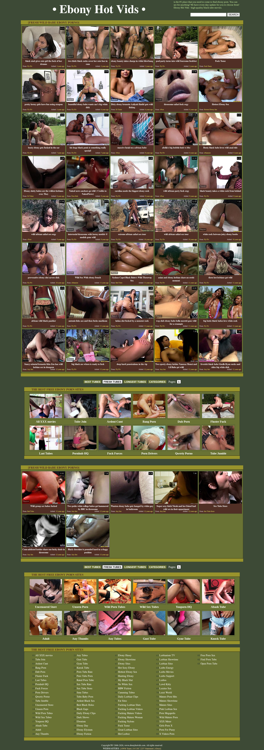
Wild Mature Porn (168, 717)
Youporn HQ (184, 606)
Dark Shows (83, 717)
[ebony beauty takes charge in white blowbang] (132, 57)
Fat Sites (122, 700)
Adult (45, 638)
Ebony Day (82, 725)
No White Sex (125, 684)
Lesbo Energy (166, 667)
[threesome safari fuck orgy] (176, 100)
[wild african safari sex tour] (176, 230)
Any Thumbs (80, 638)
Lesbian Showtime (168, 659)
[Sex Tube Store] (220, 502)
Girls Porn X (165, 725)
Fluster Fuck (218, 421)
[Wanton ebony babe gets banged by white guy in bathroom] (132, 502)
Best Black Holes (85, 705)
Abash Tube (218, 606)
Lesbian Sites (166, 663)
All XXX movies (46, 421)
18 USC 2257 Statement (143, 748)
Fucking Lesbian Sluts (129, 705)
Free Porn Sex (208, 655)
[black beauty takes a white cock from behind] (220, 187)
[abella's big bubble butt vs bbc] (176, 144)
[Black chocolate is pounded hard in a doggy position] (87, 545)
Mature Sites (165, 705)
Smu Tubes (82, 692)
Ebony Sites (124, 663)
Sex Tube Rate (84, 684)
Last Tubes (46, 453)
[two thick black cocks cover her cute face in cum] (87, 57)
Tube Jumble (218, 453)
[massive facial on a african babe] (132, 144)
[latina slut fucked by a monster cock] (132, 317)
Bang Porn (149, 421)
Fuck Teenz (124, 725)
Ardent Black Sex (86, 700)
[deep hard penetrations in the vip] (132, 360)
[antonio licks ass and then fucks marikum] (87, 317)
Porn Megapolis (167, 713)
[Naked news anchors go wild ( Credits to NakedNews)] (87, 187)
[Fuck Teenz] (220, 57)
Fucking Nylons (126, 721)
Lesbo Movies (166, 671)
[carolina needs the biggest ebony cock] (132, 187)
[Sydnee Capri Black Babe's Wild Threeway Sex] (132, 274)
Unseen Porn (80, 606)
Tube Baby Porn (85, 696)
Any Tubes (114, 638)
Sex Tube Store (84, 688)
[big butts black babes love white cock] (220, 317)
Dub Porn (184, 421)
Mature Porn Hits (168, 696)
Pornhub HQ (80, 453)
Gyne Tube (184, 638)
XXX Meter (165, 721)
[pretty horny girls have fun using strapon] (43, 100)
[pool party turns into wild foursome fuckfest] (176, 57)
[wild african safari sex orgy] (43, 230)
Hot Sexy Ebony (126, 667)
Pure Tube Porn (85, 676)
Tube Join (80, 421)
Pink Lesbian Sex (168, 709)
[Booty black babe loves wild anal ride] (220, 144)
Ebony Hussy (124, 655)
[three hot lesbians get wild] (220, 274)
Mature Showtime (168, 700)
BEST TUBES (92, 381)
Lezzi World (165, 692)
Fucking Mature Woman (130, 717)
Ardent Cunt (115, 421)
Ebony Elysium (84, 729)
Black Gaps (82, 709)
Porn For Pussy (167, 729)
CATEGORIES (157, 381)
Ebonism (81, 721)
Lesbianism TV (167, 655)
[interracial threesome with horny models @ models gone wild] (87, 230)
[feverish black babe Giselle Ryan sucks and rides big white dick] (220, 360)
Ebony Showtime (127, 659)
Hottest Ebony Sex (127, 671)
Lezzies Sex (165, 688)
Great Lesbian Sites (128, 729)
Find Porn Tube (209, 659)
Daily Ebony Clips (86, 713)
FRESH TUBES (112, 381)
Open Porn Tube (209, 663)
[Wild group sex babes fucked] (43, 502)
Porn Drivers (149, 453)
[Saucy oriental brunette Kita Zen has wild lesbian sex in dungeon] (43, 360)
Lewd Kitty (165, 684)
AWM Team (126, 748)
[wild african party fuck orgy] (176, 187)
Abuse (157, 748)
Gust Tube (149, 638)
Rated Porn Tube (85, 680)
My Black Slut (125, 680)
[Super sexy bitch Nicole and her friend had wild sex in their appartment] (176, 502)
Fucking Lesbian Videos (130, 709)
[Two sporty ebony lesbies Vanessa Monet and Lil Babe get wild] (176, 360)
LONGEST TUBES (135, 381)
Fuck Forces (114, 453)
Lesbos (162, 680)
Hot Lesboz (124, 733)
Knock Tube (218, 638)
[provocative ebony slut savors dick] (43, 274)
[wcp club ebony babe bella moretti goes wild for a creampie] (176, 317)
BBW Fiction (124, 688)
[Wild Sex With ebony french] (87, 274)
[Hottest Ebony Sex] (220, 100)
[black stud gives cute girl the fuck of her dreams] (43, 57)
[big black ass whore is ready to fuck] (87, 360)
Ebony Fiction (84, 733)
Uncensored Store (46, 606)
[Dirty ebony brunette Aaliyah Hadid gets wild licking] (132, 100)
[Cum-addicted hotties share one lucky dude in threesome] (43, 545)
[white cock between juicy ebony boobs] (220, 230)
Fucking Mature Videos (130, 713)
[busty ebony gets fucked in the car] (43, 144)
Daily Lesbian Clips (128, 696)
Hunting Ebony (126, 676)
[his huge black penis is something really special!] (87, 144)
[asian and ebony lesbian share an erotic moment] (176, 274)
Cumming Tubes (126, 692)
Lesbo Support (166, 676)
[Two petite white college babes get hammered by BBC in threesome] (87, 502)
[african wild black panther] (43, 317)
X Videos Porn (166, 733)
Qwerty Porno (184, 453)
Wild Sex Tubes (149, 606)
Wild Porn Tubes (114, 606)
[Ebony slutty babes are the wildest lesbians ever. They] (43, 187)
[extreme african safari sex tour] (132, 230)
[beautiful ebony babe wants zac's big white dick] (87, 100)
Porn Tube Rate (84, 671)
